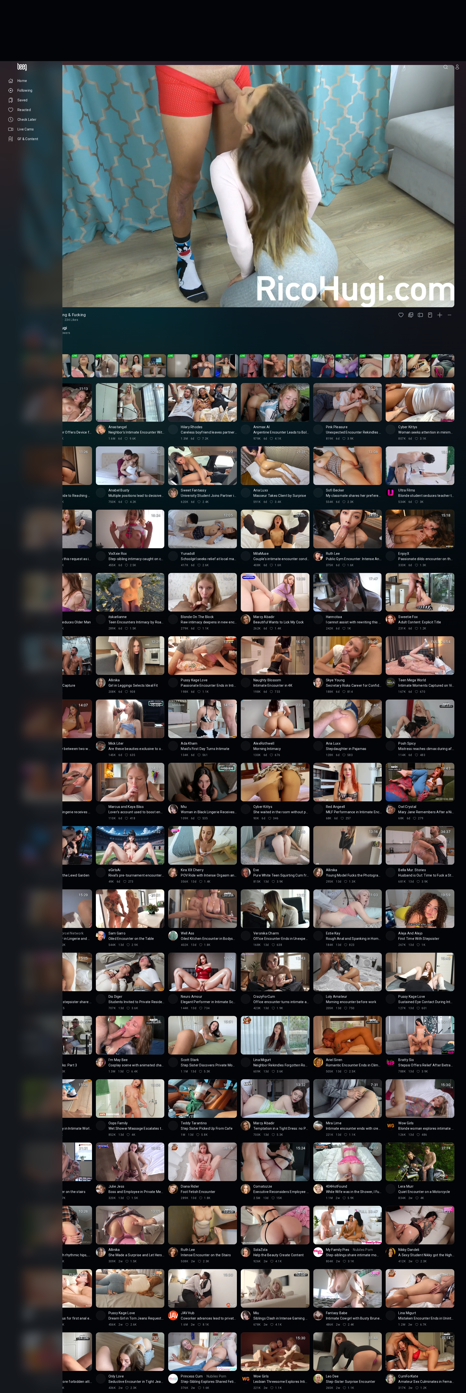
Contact (14, 1367)
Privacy (13, 1375)
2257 (26, 1375)
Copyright (15, 1363)
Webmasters (17, 1371)
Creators (31, 1367)
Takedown (34, 1363)
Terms (35, 1371)
